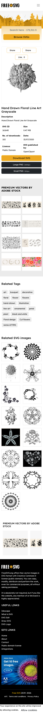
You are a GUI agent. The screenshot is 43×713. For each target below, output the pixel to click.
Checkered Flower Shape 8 (10, 440)
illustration (24, 303)
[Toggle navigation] (38, 5)
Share (12, 50)
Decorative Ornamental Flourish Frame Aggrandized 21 (11, 500)
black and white (19, 314)
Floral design (9, 319)
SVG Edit (5, 617)
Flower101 (8, 422)
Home (4, 635)
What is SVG (7, 614)
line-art (6, 308)
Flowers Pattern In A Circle (10, 355)
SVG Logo (6, 624)
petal (31, 308)
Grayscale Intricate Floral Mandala (11, 374)
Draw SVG (6, 621)
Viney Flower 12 (11, 484)
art (4, 292)
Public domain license (11, 645)
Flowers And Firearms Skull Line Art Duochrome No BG (32, 437)
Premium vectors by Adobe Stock (16, 189)
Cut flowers (25, 319)
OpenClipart (29, 151)
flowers (25, 297)
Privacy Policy (33, 696)
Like (21, 57)
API (6, 696)
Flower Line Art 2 (32, 356)
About (4, 639)
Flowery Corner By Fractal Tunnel (10, 398)
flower (15, 297)
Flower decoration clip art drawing (11, 460)
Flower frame (32, 400)
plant (5, 314)
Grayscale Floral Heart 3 (32, 463)
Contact (5, 642)
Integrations (7, 649)
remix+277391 (9, 325)
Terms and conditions (17, 696)
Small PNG (21, 171)
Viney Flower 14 (32, 377)
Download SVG (21, 158)
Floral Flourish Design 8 (32, 420)
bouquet (14, 292)
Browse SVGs (21, 36)
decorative (27, 292)
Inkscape (5, 611)
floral (5, 297)
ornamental (19, 308)
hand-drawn (9, 303)
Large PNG (21, 164)
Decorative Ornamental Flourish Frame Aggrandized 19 (32, 479)
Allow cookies (29, 710)
